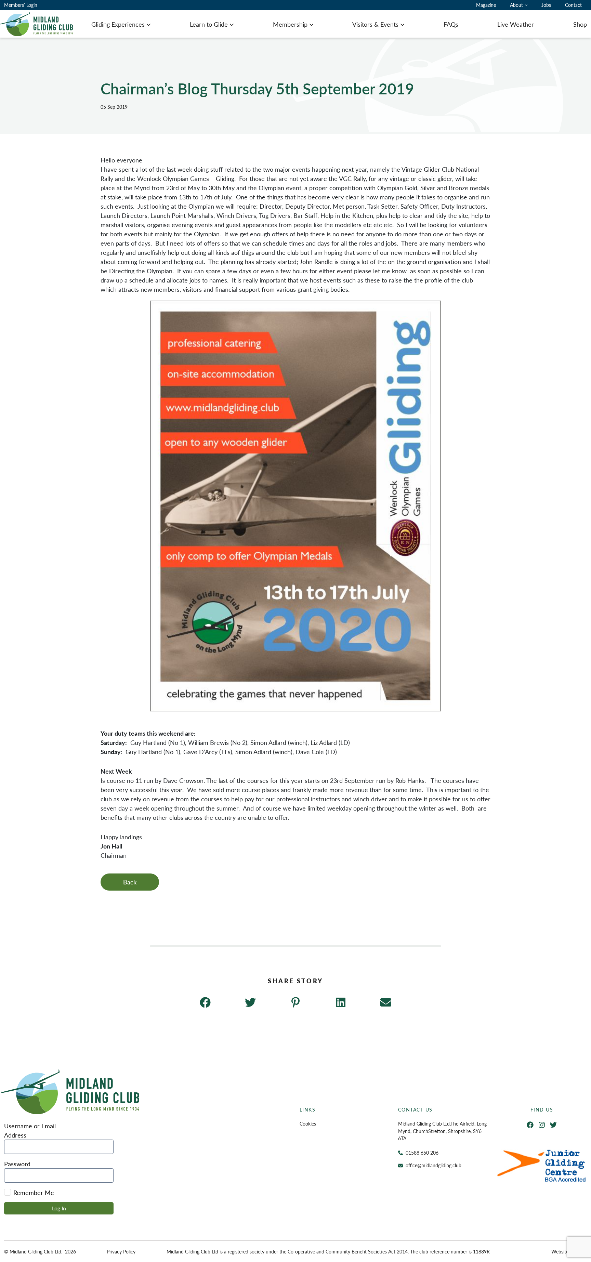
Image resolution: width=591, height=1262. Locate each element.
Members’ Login (20, 4)
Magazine (486, 4)
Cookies (308, 1123)
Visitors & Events (375, 24)
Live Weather (515, 24)
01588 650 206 (422, 1152)
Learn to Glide (209, 24)
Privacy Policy (121, 1251)
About (516, 4)
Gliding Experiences (118, 24)
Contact (573, 4)
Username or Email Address (30, 1130)
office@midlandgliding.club (433, 1165)
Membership (290, 24)
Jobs (546, 4)
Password (17, 1163)
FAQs (451, 24)
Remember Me (33, 1192)
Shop (580, 24)
